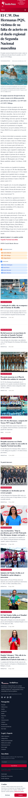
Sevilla (3, 709)
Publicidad (4, 774)
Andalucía (3, 711)
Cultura (3, 722)
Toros (2, 718)
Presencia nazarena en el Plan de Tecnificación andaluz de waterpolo (13, 378)
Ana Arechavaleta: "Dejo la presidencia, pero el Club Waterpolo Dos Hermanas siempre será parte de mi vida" (14, 533)
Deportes (3, 715)
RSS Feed (3, 728)
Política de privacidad (5, 770)
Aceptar (21, 795)
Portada (3, 704)
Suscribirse (14, 765)
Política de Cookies (6, 743)
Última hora (4, 707)
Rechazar (7, 795)
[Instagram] (7, 697)
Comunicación (5, 720)
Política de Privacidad (6, 740)
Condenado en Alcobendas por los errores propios (13, 491)
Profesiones (4, 724)
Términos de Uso (5, 745)
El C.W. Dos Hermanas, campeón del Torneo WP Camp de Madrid (14, 421)
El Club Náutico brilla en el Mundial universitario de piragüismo (14, 616)
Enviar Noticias (5, 778)
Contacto (3, 749)
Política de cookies (19, 791)
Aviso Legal (4, 747)
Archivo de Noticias (6, 726)
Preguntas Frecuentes (7, 776)
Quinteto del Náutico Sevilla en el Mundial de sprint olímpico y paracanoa (12, 575)
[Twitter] (5, 697)
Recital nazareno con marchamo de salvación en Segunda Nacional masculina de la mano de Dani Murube (13, 336)
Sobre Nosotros (5, 736)
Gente (2, 713)
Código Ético (4, 738)
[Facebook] (2, 697)
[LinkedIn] (10, 697)
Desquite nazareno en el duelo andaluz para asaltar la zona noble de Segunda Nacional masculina (14, 443)
